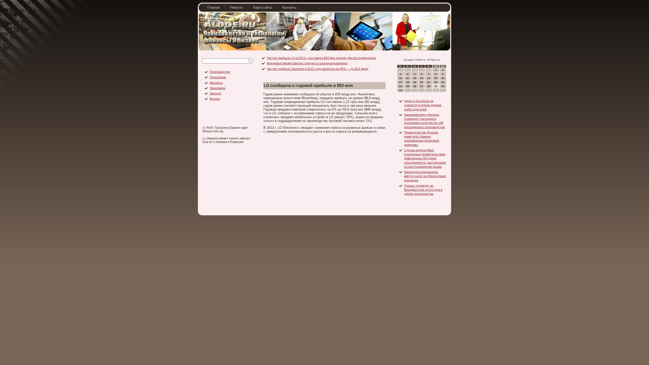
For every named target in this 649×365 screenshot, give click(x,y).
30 (442, 86)
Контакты (289, 7)
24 (400, 86)
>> (204, 128)
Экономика (217, 88)
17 (400, 82)
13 (421, 78)
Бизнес (215, 99)
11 (407, 78)
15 (435, 78)
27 (421, 86)
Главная (213, 7)
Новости (236, 7)
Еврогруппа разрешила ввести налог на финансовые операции (425, 176)
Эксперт (216, 93)
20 (421, 82)
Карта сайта (262, 7)
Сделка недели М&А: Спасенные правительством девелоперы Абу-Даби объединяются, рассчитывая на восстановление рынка (425, 159)
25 (407, 86)
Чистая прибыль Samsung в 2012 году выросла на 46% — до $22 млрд (317, 69)
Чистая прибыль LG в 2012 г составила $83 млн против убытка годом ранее (321, 58)
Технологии (218, 77)
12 (414, 78)
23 (442, 82)
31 (400, 90)
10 (400, 78)
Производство (220, 72)
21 (428, 82)
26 (414, 86)
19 (414, 82)
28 (428, 86)
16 (442, 78)
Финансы (216, 83)
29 (435, 86)
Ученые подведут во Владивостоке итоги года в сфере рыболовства (423, 190)
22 (435, 82)
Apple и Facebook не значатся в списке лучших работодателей (422, 105)
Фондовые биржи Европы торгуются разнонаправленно (307, 63)
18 (407, 82)
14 (428, 78)
